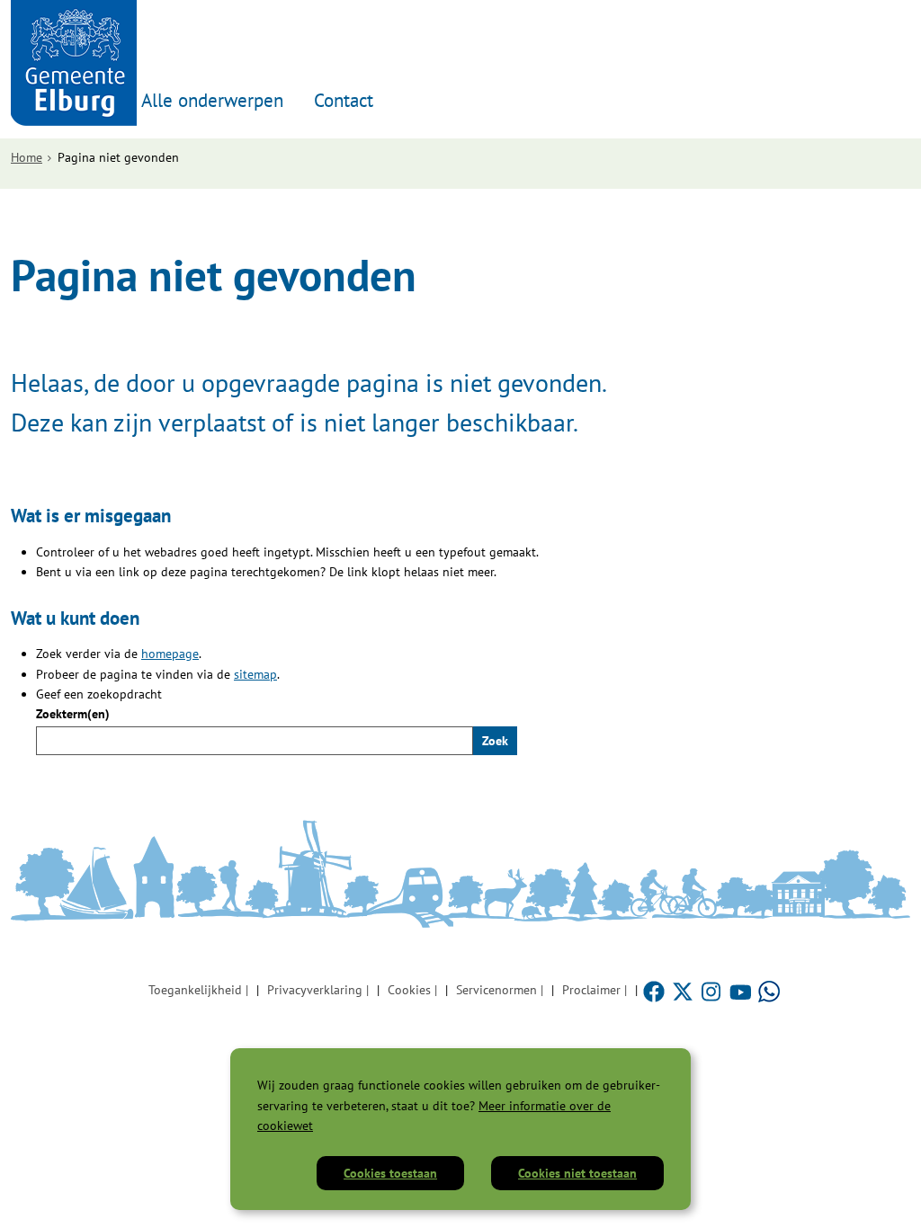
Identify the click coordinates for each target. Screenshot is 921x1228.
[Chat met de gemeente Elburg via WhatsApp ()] (769, 990)
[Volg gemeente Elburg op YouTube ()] (742, 990)
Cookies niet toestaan (577, 1173)
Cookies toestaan (390, 1173)
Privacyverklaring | (318, 990)
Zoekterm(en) (73, 714)
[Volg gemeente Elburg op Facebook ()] (655, 990)
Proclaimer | (594, 990)
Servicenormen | (499, 990)
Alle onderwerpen (212, 100)
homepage (170, 653)
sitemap (255, 674)
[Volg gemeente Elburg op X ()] (684, 990)
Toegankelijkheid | (198, 990)
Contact (343, 100)
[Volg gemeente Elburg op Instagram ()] (713, 990)
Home (26, 157)
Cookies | (412, 990)
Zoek (495, 741)
